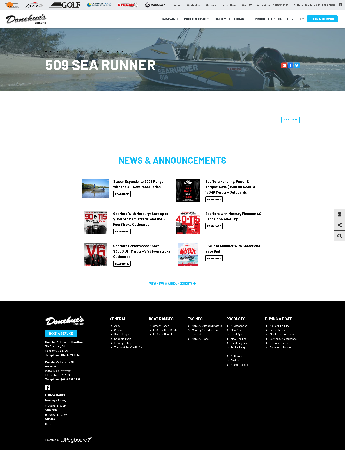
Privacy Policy (122, 343)
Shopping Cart (122, 338)
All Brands (237, 356)
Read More (122, 193)
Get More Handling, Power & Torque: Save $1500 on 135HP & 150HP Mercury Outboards (230, 186)
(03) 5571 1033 (70, 355)
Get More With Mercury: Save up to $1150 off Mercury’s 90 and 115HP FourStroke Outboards (140, 219)
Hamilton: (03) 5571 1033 (274, 4)
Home (48, 51)
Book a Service (322, 19)
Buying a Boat (278, 318)
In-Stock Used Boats (165, 334)
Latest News (229, 4)
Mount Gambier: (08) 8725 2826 (316, 4)
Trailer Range (238, 347)
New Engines (239, 338)
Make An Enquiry (279, 325)
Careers (211, 4)
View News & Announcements (171, 283)
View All (289, 119)
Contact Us (194, 4)
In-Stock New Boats (165, 330)
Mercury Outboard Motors (207, 325)
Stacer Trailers (239, 364)
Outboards (239, 19)
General (118, 318)
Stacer (98, 51)
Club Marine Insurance (282, 334)
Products (263, 19)
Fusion (235, 360)
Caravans (169, 19)
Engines (195, 318)
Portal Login (121, 334)
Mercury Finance (279, 343)
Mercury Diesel (200, 338)
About (177, 4)
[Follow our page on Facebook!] (341, 5)
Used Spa (236, 334)
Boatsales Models (79, 51)
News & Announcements (172, 160)
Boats (218, 19)
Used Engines (239, 343)
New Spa (236, 330)
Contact (119, 330)
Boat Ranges (161, 318)
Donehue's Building (281, 347)
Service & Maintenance (283, 338)
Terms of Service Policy (128, 347)
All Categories (239, 325)
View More (95, 188)
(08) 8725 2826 (70, 379)
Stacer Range (161, 325)
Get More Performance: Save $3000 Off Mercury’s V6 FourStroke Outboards (141, 251)
